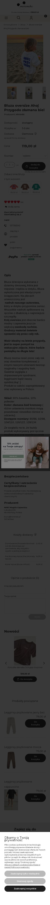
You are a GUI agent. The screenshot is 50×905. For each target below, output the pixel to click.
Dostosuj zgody (25, 881)
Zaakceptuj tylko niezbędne (25, 873)
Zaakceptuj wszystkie (25, 888)
